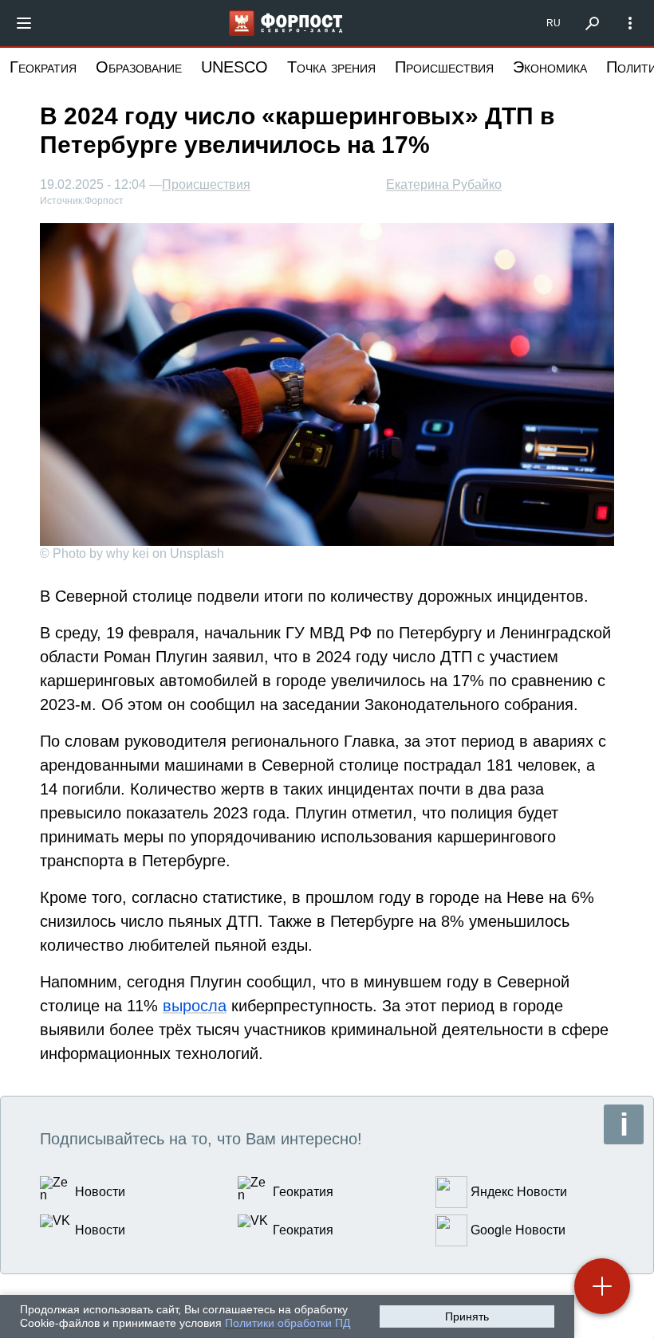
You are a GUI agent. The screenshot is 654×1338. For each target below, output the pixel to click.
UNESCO (234, 67)
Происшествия (444, 67)
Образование (139, 67)
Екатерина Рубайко (444, 184)
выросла (195, 1005)
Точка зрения (331, 67)
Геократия (43, 67)
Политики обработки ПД (287, 1322)
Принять (467, 1316)
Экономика (550, 67)
